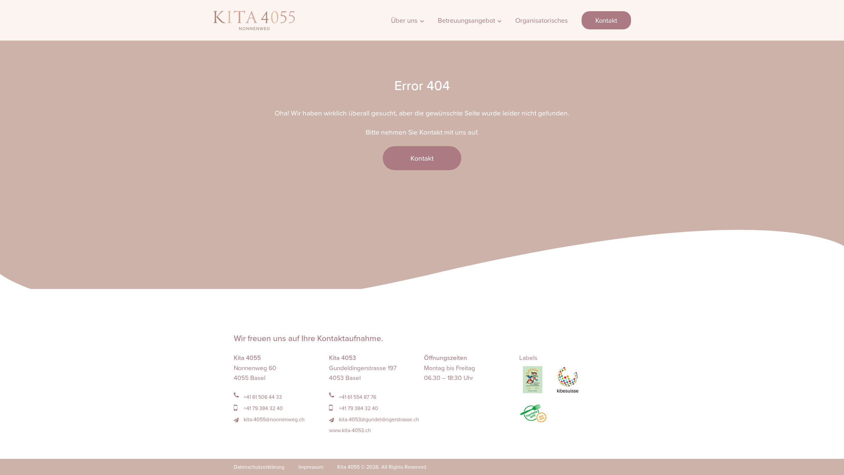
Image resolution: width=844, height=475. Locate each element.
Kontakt (606, 20)
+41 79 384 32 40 (262, 408)
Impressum (310, 466)
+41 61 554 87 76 (357, 396)
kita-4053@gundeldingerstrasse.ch (378, 419)
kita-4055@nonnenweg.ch (273, 419)
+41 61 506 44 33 (262, 396)
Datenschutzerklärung (259, 466)
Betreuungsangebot (466, 20)
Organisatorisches (541, 20)
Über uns (404, 20)
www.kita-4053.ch (350, 430)
